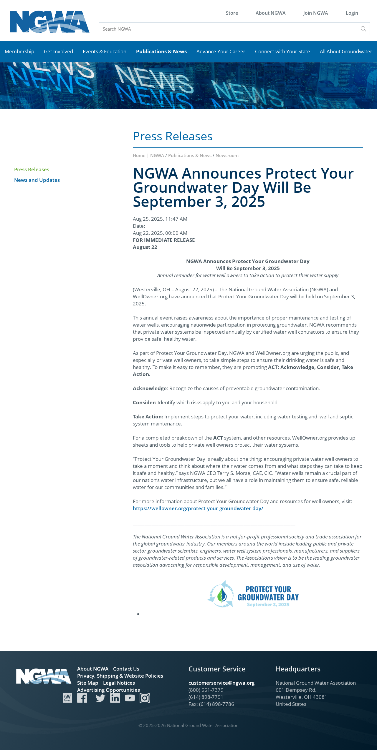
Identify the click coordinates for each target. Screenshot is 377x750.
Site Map (87, 682)
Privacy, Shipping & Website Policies (120, 675)
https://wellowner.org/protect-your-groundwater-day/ (198, 508)
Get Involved (58, 51)
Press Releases (31, 169)
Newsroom (227, 155)
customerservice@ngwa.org (221, 682)
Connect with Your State (282, 51)
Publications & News (161, 51)
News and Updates (37, 180)
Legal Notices (119, 682)
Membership (19, 51)
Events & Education (104, 51)
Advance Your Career (220, 51)
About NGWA (271, 13)
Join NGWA (315, 13)
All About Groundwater (346, 51)
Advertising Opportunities (108, 689)
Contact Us (126, 668)
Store (232, 13)
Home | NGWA (149, 155)
